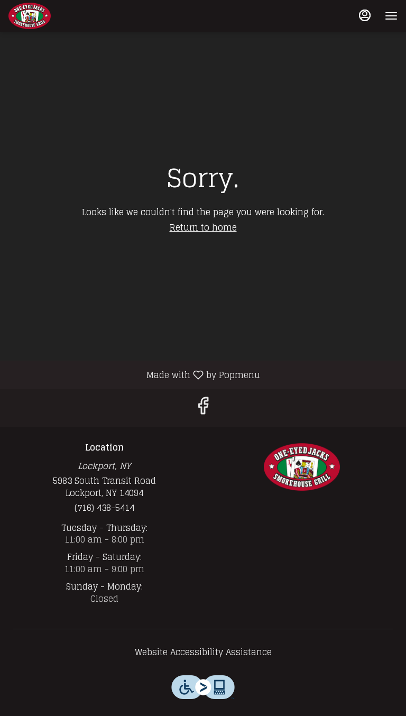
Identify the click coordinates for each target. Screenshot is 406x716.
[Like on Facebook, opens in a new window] (203, 407)
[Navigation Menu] (391, 16)
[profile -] (364, 15)
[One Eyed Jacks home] (56, 16)
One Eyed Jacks (302, 467)
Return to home (203, 227)
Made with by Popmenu (134, 374)
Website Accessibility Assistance (203, 652)
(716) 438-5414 (104, 508)
